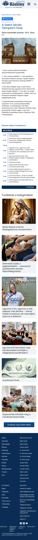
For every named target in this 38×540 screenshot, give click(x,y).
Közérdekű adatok (22, 527)
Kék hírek (4, 456)
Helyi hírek (16, 15)
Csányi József (24, 447)
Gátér (3, 495)
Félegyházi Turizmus (26, 508)
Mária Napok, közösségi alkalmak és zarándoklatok (21, 181)
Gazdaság (5, 450)
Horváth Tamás (24, 469)
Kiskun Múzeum (25, 516)
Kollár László (24, 472)
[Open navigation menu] (29, 4)
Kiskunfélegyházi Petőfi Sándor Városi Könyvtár (27, 496)
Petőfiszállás (6, 504)
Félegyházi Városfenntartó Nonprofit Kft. (28, 512)
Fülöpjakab (5, 491)
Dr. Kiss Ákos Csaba (26, 453)
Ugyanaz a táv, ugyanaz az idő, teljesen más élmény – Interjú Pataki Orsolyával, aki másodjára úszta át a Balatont (21, 151)
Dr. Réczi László (24, 459)
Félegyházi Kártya (25, 505)
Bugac (4, 488)
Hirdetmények (6, 453)
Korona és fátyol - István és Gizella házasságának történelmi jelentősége (22, 176)
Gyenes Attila (24, 463)
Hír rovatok (6, 15)
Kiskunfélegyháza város (27, 491)
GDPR (25, 535)
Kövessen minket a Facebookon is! (14, 125)
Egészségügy (6, 444)
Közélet (4, 463)
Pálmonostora (6, 501)
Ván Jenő (23, 481)
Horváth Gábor (24, 466)
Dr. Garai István (24, 450)
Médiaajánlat (31, 526)
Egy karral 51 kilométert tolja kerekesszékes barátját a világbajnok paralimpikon (21, 158)
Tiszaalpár (5, 507)
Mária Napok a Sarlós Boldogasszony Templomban (21, 135)
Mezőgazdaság (6, 469)
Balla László (23, 441)
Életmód (4, 447)
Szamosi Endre (24, 478)
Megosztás (8, 19)
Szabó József (24, 475)
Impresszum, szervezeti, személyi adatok (13, 529)
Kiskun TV (23, 519)
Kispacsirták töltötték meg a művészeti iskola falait (18, 166)
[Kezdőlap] (13, 3)
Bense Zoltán (24, 444)
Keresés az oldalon (25, 488)
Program (4, 472)
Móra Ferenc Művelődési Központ (27, 501)
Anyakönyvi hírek (15, 162)
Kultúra (4, 466)
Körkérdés (5, 459)
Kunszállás (5, 498)
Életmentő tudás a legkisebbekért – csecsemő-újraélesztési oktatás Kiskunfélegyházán (21, 140)
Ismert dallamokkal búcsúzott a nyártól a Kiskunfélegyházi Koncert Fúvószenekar (21, 171)
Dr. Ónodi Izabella (25, 456)
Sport (3, 475)
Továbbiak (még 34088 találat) (19, 425)
